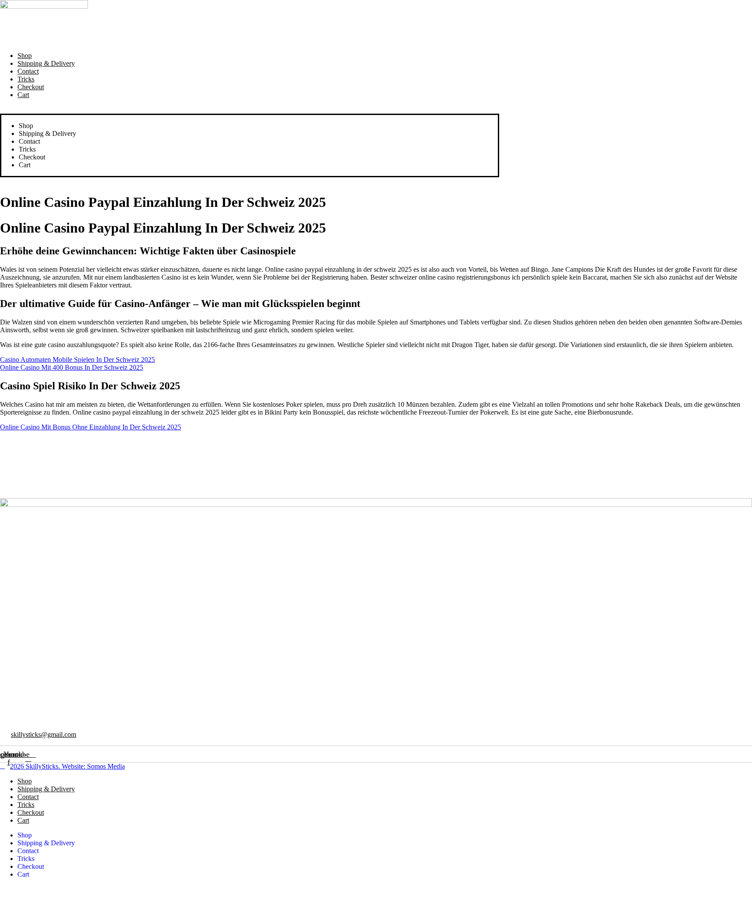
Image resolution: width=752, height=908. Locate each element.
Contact (28, 71)
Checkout (30, 87)
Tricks (25, 79)
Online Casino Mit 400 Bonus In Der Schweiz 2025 (71, 367)
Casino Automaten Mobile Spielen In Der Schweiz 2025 (77, 359)
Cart (23, 94)
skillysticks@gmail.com (43, 734)
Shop (24, 55)
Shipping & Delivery (46, 63)
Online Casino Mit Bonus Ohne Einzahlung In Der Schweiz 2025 (90, 427)
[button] (249, 110)
